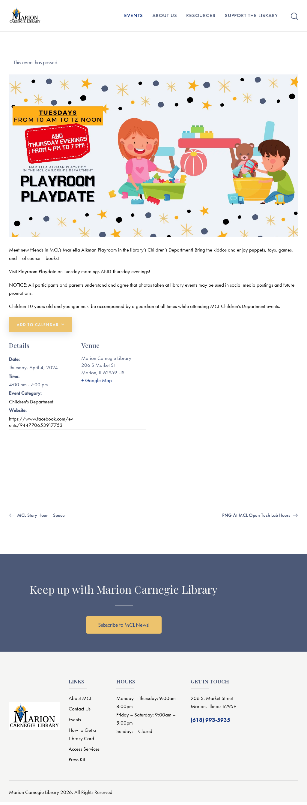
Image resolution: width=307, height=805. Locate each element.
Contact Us (80, 708)
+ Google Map (96, 380)
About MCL (80, 698)
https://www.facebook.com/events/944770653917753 (41, 421)
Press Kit (77, 759)
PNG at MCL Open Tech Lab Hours (256, 515)
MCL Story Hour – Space (40, 515)
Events (75, 719)
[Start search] (294, 16)
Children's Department (31, 401)
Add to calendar (38, 324)
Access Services (84, 749)
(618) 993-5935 (210, 720)
